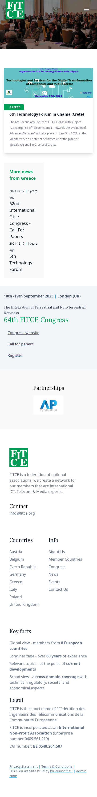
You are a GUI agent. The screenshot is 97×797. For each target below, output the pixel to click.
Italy (13, 589)
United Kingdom (24, 604)
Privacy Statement (23, 766)
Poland (15, 596)
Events (54, 581)
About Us (56, 551)
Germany (17, 574)
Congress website (23, 332)
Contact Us (58, 589)
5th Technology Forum (23, 257)
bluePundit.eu (61, 771)
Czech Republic (22, 566)
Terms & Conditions (56, 766)
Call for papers (21, 344)
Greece (14, 107)
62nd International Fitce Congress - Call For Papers (23, 214)
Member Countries (65, 559)
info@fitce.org (22, 513)
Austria (15, 551)
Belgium (16, 559)
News (53, 574)
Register (15, 355)
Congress (56, 566)
